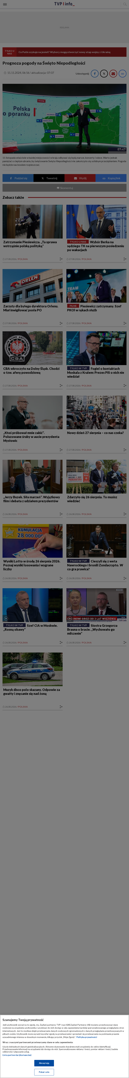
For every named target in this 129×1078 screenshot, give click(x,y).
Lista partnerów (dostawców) (17, 1055)
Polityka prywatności (86, 1037)
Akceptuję (44, 1063)
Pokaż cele (44, 1072)
